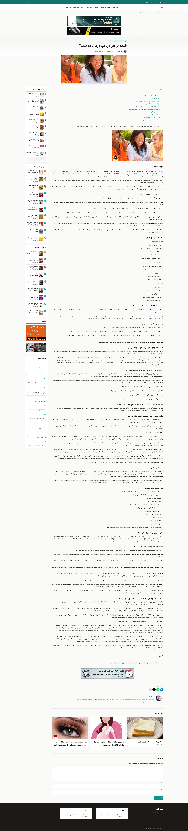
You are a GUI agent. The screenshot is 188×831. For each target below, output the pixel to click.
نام (162, 783)
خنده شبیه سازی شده (154, 112)
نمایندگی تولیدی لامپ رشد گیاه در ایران (33, 296)
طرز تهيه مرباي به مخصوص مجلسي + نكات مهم (32, 193)
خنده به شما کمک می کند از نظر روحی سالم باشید (147, 101)
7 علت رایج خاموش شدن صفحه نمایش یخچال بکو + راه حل (32, 252)
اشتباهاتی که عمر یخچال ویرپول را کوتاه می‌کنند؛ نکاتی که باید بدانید (32, 289)
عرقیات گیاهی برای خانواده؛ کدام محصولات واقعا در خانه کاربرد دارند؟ (32, 311)
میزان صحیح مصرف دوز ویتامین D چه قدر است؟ (34, 113)
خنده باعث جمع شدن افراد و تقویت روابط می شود (147, 107)
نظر (162, 765)
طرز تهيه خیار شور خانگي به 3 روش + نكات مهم (32, 179)
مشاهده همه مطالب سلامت (37, 159)
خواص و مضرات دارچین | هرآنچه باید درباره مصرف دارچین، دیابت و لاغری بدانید (33, 140)
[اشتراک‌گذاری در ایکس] (154, 689)
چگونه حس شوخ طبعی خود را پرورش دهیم (148, 120)
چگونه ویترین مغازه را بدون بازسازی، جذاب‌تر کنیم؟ (33, 267)
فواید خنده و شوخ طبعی (153, 98)
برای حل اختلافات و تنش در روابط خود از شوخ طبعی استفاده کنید (144, 109)
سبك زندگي (89, 7)
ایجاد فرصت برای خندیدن (153, 115)
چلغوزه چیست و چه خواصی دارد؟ (39, 367)
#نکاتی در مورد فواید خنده (114, 663)
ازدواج (82, 7)
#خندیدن (149, 663)
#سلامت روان (142, 663)
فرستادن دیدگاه (158, 798)
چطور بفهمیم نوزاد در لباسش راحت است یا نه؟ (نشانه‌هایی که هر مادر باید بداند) (32, 274)
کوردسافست (112, 815)
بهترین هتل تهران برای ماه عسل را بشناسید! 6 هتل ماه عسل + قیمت (36, 436)
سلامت (96, 7)
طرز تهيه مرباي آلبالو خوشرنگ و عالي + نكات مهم (33, 208)
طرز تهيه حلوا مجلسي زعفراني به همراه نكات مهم (33, 215)
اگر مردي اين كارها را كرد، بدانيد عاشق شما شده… (32, 153)
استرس (124, 198)
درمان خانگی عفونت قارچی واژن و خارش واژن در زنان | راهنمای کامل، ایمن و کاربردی (33, 94)
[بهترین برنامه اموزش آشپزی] (36, 333)
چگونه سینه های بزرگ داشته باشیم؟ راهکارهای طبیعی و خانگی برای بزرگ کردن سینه (33, 100)
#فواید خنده (134, 663)
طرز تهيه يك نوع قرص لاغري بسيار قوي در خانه (33, 146)
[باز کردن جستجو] (26, 7)
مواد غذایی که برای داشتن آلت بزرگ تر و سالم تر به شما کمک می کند (33, 133)
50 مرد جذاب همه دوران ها (40, 401)
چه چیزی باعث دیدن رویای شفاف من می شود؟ (36, 375)
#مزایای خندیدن (125, 663)
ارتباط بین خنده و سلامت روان (152, 104)
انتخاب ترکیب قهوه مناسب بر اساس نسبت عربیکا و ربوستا (33, 259)
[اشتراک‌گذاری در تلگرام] (161, 689)
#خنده (155, 663)
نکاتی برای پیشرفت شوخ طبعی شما (150, 117)
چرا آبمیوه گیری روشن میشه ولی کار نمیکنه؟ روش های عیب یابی (33, 304)
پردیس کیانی (120, 51)
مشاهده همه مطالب (150, 702)
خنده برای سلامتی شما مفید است (151, 96)
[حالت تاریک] (26, 2)
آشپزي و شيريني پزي (105, 7)
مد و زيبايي (76, 7)
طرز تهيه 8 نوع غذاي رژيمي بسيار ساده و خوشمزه (33, 186)
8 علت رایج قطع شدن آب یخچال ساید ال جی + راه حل (32, 282)
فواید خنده (157, 93)
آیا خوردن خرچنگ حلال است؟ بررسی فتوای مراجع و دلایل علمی (37, 410)
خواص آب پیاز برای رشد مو (40, 428)
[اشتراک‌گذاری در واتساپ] (158, 689)
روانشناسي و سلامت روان (120, 41)
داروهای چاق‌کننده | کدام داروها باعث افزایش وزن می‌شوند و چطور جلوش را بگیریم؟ (34, 120)
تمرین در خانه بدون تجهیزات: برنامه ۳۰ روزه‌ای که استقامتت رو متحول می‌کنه (36, 392)
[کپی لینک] (150, 689)
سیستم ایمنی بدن (84, 171)
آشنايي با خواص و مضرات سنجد (34, 126)
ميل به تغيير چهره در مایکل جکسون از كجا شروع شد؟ (37, 383)
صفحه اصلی (115, 7)
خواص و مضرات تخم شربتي (33, 106)
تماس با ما (68, 7)
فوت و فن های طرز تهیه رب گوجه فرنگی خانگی (32, 223)
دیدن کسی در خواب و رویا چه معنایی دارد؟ (37, 445)
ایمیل (161, 789)
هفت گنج (159, 809)
